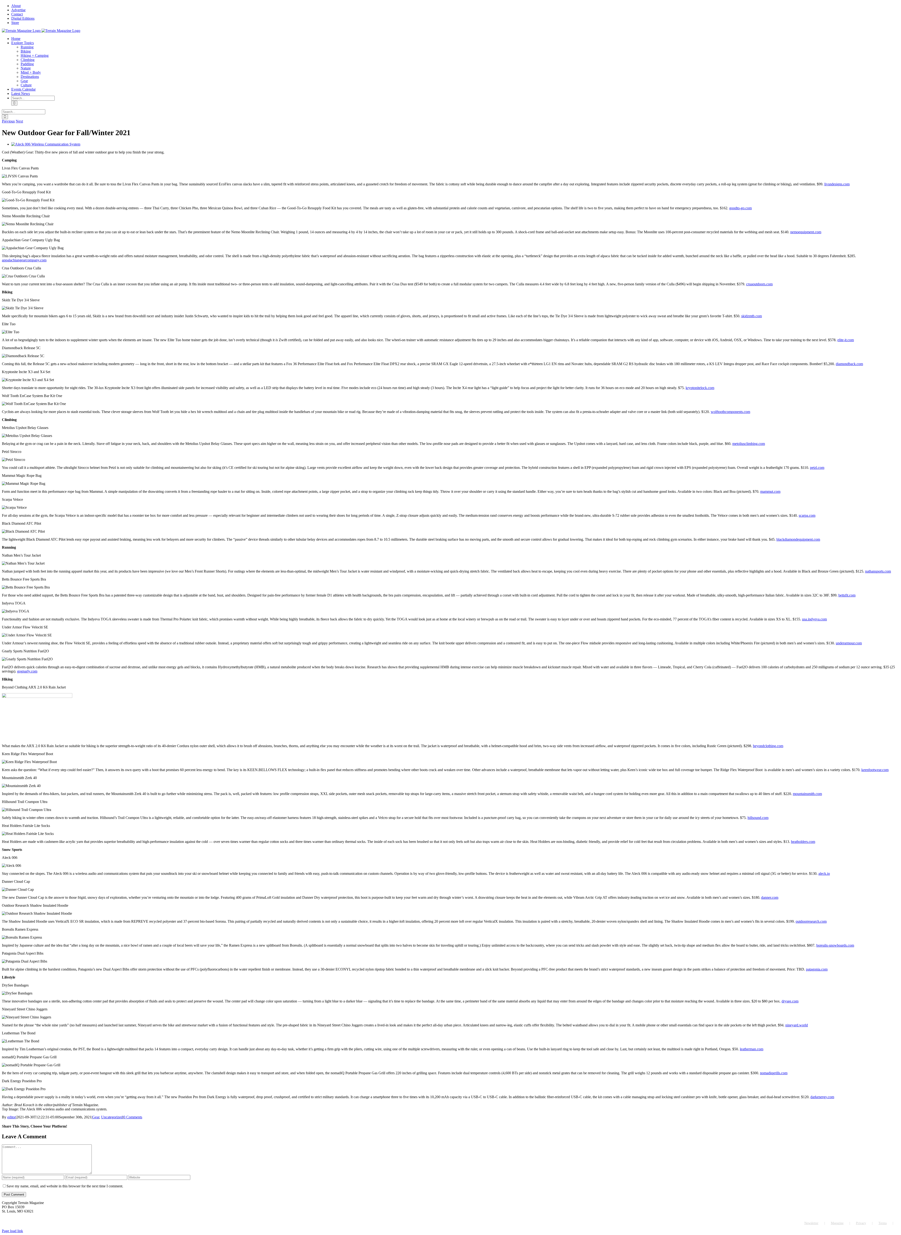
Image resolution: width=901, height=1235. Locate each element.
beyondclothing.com (768, 746)
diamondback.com (849, 364)
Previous (8, 121)
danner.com (769, 897)
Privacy (861, 1223)
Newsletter (811, 1223)
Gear (95, 1117)
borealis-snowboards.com (835, 945)
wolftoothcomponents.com (730, 412)
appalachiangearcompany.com (24, 260)
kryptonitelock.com (700, 388)
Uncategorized (112, 1117)
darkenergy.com (822, 1097)
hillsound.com (758, 818)
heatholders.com (803, 842)
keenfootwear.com (875, 770)
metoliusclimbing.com (748, 444)
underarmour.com (849, 643)
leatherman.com (751, 1049)
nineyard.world (796, 1025)
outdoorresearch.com (811, 921)
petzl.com (817, 468)
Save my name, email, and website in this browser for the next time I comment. (65, 1186)
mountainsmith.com (807, 794)
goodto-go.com (740, 208)
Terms (882, 1223)
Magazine (837, 1223)
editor (11, 1117)
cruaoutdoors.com (759, 284)
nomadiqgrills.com (773, 1073)
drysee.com (790, 1001)
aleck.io (824, 874)
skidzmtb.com (751, 316)
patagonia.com (817, 969)
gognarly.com (27, 671)
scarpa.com (807, 515)
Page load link (12, 1231)
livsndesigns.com (837, 184)
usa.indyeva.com (814, 619)
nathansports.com (878, 571)
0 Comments (132, 1117)
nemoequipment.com (805, 232)
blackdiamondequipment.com (798, 539)
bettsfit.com (846, 595)
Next (19, 121)
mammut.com (770, 491)
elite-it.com (845, 340)
